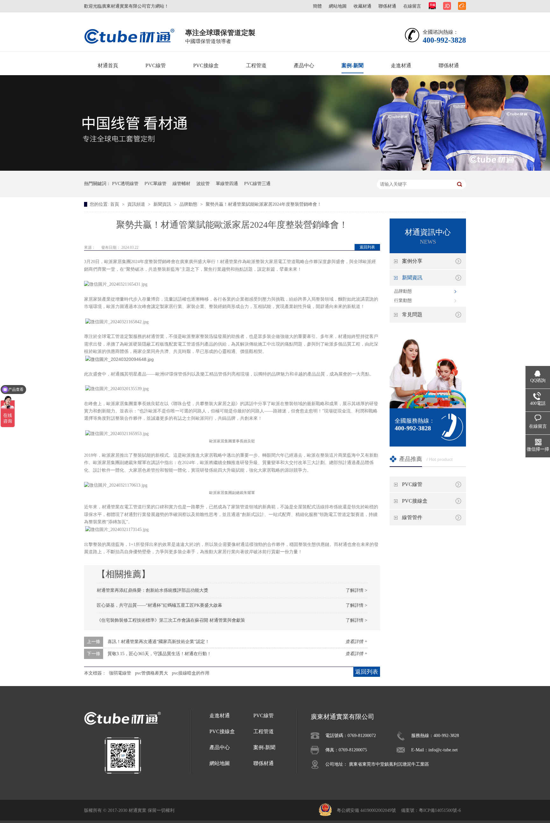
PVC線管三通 (257, 183)
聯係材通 (387, 6)
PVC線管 (155, 65)
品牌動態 (189, 204)
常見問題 (412, 314)
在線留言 (412, 6)
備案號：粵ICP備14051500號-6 (431, 810)
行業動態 (403, 300)
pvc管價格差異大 (151, 673)
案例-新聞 (352, 65)
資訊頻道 (136, 204)
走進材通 (401, 65)
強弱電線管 (120, 673)
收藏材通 (362, 6)
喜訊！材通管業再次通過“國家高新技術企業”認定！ (158, 641)
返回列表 (367, 247)
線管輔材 (181, 183)
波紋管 (203, 183)
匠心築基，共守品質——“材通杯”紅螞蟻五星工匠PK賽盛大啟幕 (159, 605)
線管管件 (412, 517)
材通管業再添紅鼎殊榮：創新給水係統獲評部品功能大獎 (152, 590)
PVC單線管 (155, 183)
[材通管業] (129, 36)
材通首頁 (108, 65)
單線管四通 (227, 183)
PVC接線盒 (206, 65)
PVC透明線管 (125, 183)
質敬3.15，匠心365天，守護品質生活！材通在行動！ (159, 653)
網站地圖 (338, 6)
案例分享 (412, 261)
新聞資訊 (163, 204)
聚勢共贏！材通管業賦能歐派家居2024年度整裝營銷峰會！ (263, 204)
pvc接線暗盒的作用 (190, 673)
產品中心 (304, 65)
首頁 (115, 204)
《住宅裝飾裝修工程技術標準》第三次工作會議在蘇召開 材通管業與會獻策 (171, 620)
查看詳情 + (356, 641)
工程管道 (256, 65)
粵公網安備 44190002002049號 (366, 810)
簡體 (317, 6)
